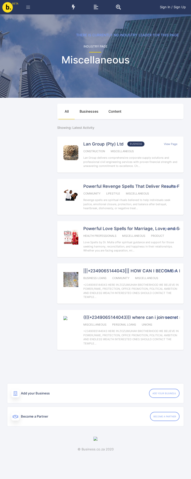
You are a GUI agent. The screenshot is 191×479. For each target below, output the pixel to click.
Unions (147, 324)
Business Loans (94, 278)
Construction (94, 151)
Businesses (89, 111)
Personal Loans (124, 324)
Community (91, 193)
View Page (170, 144)
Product (157, 236)
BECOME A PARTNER (164, 416)
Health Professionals (99, 236)
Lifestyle (113, 193)
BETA (15, 3)
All (67, 111)
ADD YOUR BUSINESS (164, 393)
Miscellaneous (122, 151)
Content (114, 111)
